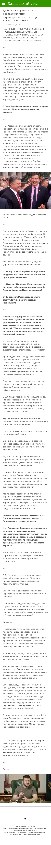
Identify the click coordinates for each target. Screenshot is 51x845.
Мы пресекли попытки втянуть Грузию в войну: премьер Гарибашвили (22, 300)
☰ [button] (4, 3)
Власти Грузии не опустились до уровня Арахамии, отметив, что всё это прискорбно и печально (24, 274)
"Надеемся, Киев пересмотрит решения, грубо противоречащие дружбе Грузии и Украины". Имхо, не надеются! (24, 287)
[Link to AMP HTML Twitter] (25, 818)
